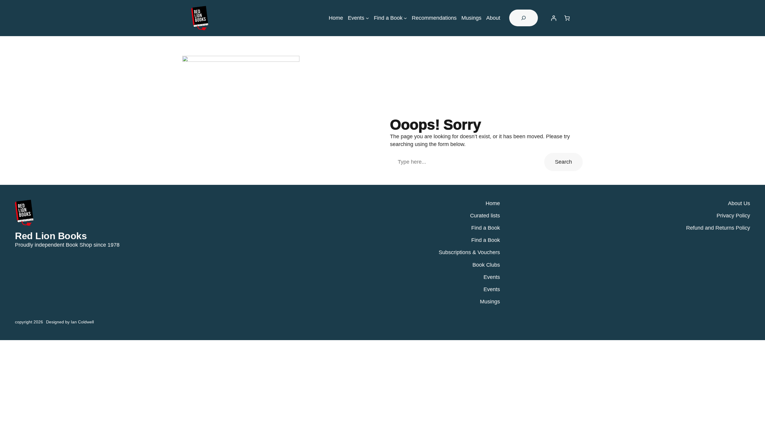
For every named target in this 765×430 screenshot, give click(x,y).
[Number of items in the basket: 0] (567, 18)
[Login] (553, 18)
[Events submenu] (367, 18)
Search (563, 162)
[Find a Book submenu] (405, 18)
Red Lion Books (51, 236)
